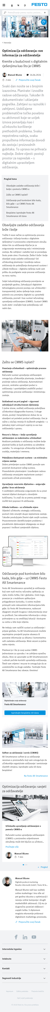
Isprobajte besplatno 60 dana (25, 712)
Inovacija (7, 42)
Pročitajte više (12, 846)
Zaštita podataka (22, 991)
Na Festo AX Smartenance (36, 775)
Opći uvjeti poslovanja (25, 998)
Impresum (9, 991)
